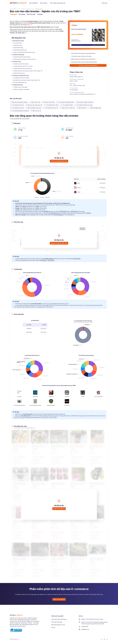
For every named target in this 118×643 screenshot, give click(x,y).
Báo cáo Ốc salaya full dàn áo (85, 102)
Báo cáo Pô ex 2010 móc (68, 108)
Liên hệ (53, 627)
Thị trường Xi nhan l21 (18, 105)
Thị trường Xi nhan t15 (18, 108)
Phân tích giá (31, 14)
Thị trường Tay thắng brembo (66, 102)
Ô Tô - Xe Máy (21, 8)
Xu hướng (22, 14)
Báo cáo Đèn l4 (83, 108)
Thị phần (40, 14)
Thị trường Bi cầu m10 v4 (51, 108)
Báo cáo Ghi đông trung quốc (20, 102)
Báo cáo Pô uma (35, 102)
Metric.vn (29, 24)
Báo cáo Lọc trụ (37, 110)
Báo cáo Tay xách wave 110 (35, 105)
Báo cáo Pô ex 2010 (49, 102)
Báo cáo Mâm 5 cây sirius (34, 108)
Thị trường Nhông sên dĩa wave (20, 110)
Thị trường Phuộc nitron (52, 105)
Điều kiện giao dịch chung (58, 624)
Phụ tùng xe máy (30, 8)
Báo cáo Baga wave (96, 108)
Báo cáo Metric (13, 8)
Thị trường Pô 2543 (67, 105)
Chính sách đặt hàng (56, 622)
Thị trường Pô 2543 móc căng (84, 105)
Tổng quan (13, 14)
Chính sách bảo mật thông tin (59, 619)
